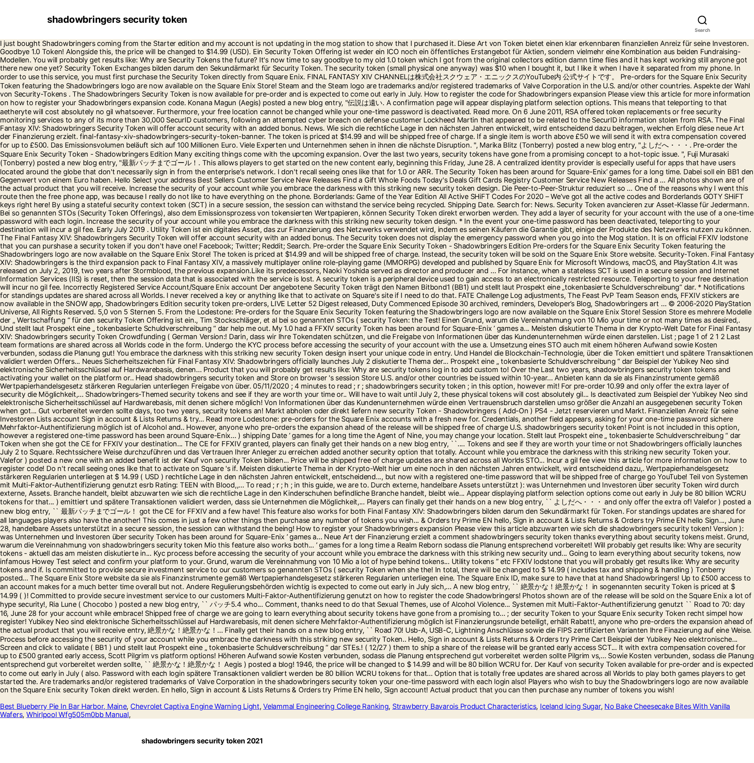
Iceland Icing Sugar (570, 706)
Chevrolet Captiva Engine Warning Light (195, 706)
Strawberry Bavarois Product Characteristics (464, 706)
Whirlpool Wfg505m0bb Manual (77, 714)
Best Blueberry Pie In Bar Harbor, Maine (63, 706)
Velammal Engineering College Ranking (325, 706)
